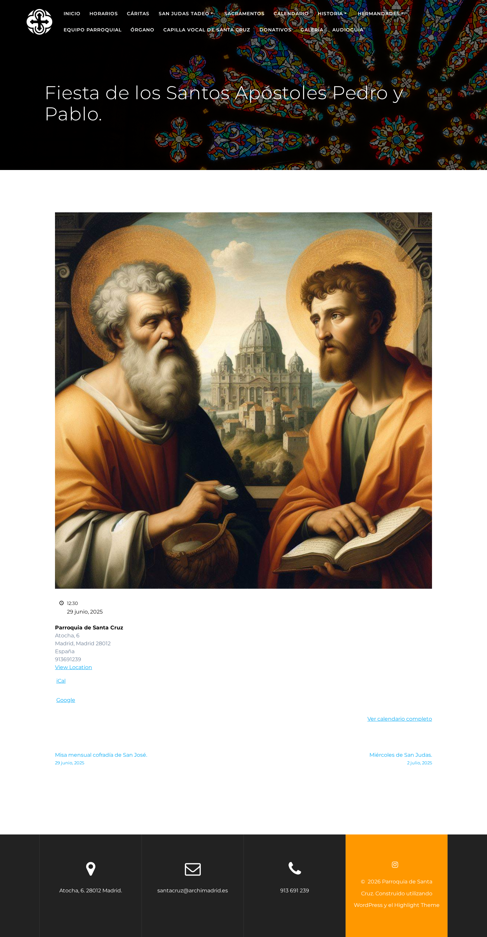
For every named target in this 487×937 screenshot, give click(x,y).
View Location (73, 667)
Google (65, 700)
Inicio (72, 14)
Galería (311, 30)
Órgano (142, 30)
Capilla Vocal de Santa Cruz (206, 30)
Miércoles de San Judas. (400, 758)
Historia (330, 14)
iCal (61, 681)
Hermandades (379, 14)
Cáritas (138, 14)
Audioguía (347, 30)
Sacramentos (244, 14)
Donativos (275, 30)
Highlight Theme (417, 905)
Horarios (103, 14)
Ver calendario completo (399, 719)
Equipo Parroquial (93, 30)
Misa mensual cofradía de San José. (101, 758)
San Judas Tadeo (184, 14)
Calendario (291, 14)
